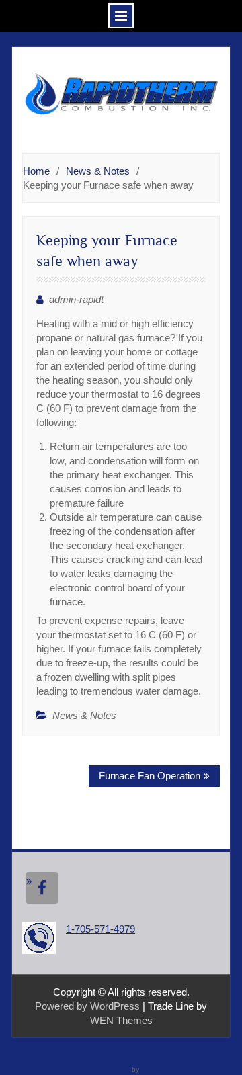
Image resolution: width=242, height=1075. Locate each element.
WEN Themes (121, 1020)
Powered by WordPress (87, 1006)
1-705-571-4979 (100, 929)
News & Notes (84, 715)
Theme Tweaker (105, 1069)
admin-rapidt (76, 299)
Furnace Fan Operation (149, 775)
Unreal (151, 1069)
